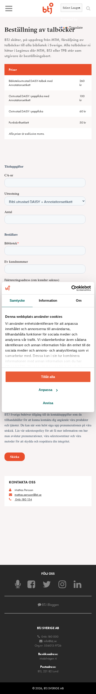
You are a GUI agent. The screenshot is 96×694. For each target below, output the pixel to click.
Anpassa (45, 390)
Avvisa (48, 403)
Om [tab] (78, 300)
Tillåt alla (48, 377)
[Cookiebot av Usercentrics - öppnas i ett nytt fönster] (71, 288)
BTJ (48, 8)
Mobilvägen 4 (48, 658)
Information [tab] (48, 300)
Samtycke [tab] (17, 300)
